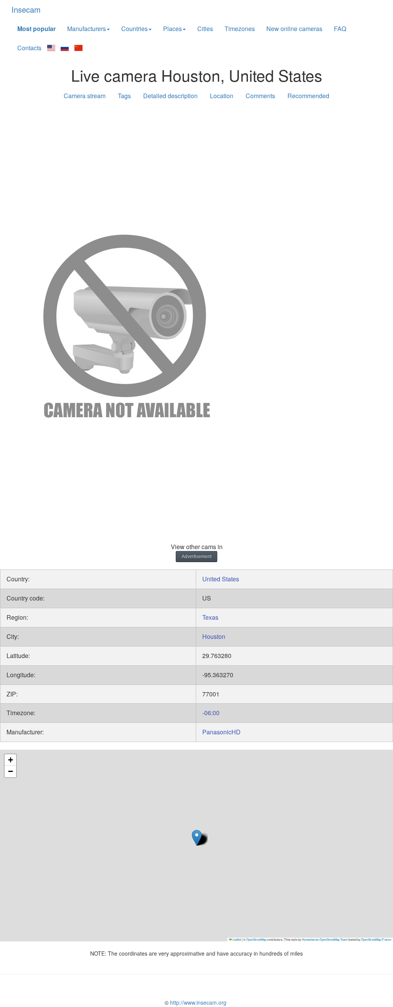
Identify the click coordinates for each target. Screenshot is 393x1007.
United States (220, 578)
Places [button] (172, 28)
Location (221, 95)
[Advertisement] (196, 165)
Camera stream (85, 95)
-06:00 (211, 712)
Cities (205, 28)
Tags (124, 95)
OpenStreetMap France (376, 939)
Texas (210, 617)
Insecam (26, 9)
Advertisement (196, 556)
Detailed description (170, 95)
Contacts (29, 47)
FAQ (340, 28)
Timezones (240, 28)
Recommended (308, 95)
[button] (196, 838)
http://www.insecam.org (197, 1002)
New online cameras (294, 28)
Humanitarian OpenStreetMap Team (324, 939)
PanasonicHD (221, 731)
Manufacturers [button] (86, 28)
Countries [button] (134, 28)
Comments (260, 95)
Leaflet (236, 939)
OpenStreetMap (256, 939)
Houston (213, 636)
